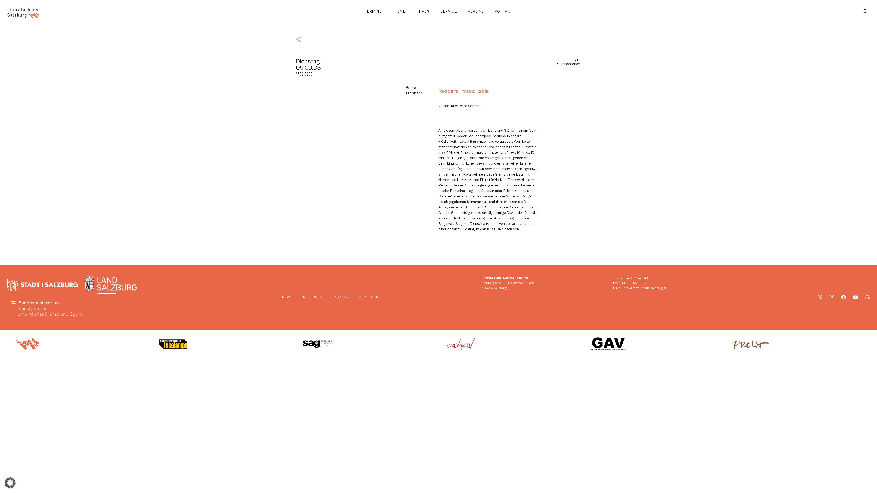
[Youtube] (855, 297)
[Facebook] (843, 297)
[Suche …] (865, 11)
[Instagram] (832, 297)
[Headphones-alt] (867, 297)
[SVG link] (23, 13)
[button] (10, 483)
